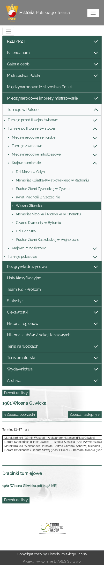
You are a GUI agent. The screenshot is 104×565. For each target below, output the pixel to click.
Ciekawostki (17, 312)
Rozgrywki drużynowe (27, 266)
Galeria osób (18, 64)
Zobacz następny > (85, 414)
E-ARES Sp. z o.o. (67, 561)
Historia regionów (22, 323)
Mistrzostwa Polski (23, 75)
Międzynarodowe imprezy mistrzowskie (42, 98)
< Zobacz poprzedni (20, 414)
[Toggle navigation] (93, 13)
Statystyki (15, 300)
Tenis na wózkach (22, 346)
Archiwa (14, 380)
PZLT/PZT (16, 41)
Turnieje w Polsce (22, 109)
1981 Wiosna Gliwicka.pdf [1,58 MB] (29, 486)
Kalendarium (18, 52)
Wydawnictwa (20, 369)
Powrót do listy (16, 393)
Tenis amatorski (21, 357)
